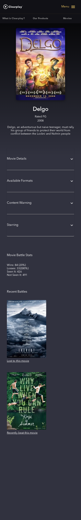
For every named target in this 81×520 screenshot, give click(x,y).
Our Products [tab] (40, 18)
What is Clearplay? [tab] (13, 18)
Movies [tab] (67, 18)
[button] (40, 159)
